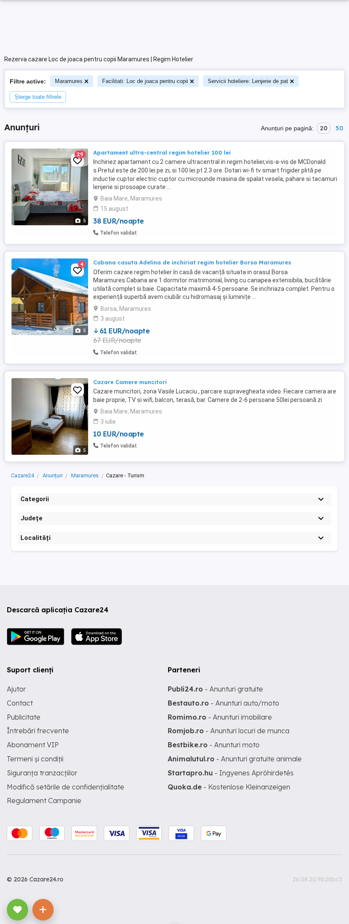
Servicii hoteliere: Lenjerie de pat (248, 81)
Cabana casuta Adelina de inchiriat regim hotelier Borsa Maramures (192, 262)
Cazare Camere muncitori (130, 382)
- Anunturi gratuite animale (235, 759)
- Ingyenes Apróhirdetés (231, 773)
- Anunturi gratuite (215, 689)
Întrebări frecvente (38, 730)
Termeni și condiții (35, 759)
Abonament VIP (33, 744)
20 (323, 128)
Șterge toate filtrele (37, 97)
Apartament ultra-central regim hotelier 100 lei (162, 152)
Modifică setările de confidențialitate (65, 787)
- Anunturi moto (214, 744)
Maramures (69, 81)
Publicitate (23, 717)
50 (339, 128)
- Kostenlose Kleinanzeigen (229, 787)
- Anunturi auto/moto (223, 703)
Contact (20, 703)
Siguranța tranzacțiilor (42, 773)
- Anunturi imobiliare (220, 717)
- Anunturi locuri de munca (228, 730)
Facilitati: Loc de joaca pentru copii (145, 81)
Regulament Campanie (44, 800)
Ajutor (16, 689)
